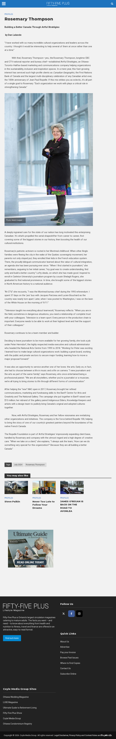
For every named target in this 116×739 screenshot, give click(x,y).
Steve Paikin (12, 501)
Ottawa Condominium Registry (17, 724)
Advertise (64, 647)
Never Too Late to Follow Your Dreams (43, 504)
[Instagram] (79, 613)
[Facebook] (71, 613)
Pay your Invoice (68, 652)
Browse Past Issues (69, 657)
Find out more (12, 638)
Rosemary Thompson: (35, 464)
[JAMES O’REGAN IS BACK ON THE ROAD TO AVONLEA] (72, 487)
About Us (64, 641)
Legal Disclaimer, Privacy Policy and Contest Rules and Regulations (83, 735)
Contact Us (65, 668)
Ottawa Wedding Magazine (16, 697)
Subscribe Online (68, 674)
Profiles (9, 14)
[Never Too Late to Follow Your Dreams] (44, 487)
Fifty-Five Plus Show (12, 713)
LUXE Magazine (10, 702)
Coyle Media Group (12, 718)
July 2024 (18, 464)
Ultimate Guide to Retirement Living (20, 707)
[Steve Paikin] (16, 487)
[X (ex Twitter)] (63, 613)
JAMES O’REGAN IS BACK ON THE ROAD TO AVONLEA (71, 506)
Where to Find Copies (70, 663)
